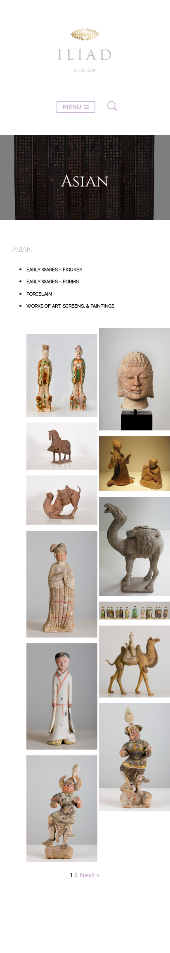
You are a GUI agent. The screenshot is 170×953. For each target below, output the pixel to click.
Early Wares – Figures (54, 269)
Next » (90, 875)
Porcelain (39, 294)
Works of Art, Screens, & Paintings (70, 306)
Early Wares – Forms (52, 281)
